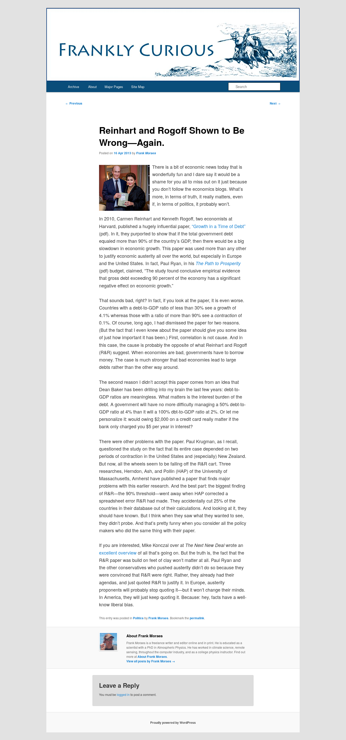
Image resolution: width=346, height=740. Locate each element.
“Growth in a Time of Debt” (218, 226)
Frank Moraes (146, 153)
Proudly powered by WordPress (173, 722)
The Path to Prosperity (218, 263)
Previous (74, 103)
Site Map (137, 86)
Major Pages (114, 86)
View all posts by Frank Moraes (150, 661)
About (92, 86)
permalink (197, 618)
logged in (123, 694)
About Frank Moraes (152, 656)
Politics (138, 618)
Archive (73, 86)
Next (275, 103)
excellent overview (118, 552)
